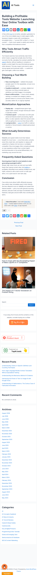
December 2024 (7, 460)
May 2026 (5, 422)
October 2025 (6, 436)
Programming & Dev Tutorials (11, 531)
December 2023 (7, 483)
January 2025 (6, 457)
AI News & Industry (8, 517)
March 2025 (5, 451)
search (4, 62)
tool (11, 34)
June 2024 (5, 468)
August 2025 (6, 442)
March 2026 (5, 428)
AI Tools (15, 5)
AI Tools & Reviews (7, 520)
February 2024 (6, 480)
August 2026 (6, 413)
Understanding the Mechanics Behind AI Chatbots (17, 375)
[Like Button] (4, 210)
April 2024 (5, 474)
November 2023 (7, 486)
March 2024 (5, 477)
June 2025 (5, 445)
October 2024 (6, 466)
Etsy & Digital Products (9, 528)
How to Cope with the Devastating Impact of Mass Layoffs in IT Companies (18, 261)
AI (2, 511)
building (26, 167)
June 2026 (5, 419)
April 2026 (5, 425)
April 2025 (5, 448)
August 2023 (6, 492)
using (19, 123)
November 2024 (7, 463)
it (7, 38)
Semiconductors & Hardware (10, 537)
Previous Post (18, 222)
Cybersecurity (6, 526)
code (15, 205)
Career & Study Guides (9, 523)
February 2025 (6, 454)
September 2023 (7, 489)
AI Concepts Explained (9, 514)
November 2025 (7, 433)
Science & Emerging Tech (9, 534)
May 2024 (5, 471)
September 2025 (7, 439)
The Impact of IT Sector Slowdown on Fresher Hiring (17, 291)
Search (4, 302)
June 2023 (5, 495)
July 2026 (5, 416)
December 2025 (7, 431)
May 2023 (5, 498)
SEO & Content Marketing (10, 540)
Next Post (18, 226)
